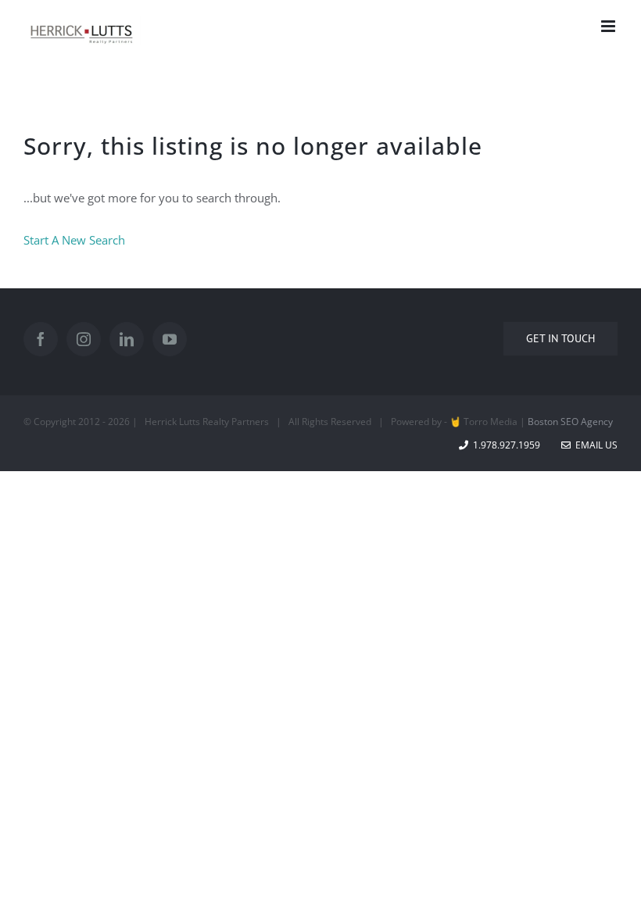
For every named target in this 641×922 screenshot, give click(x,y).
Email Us (594, 445)
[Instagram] (83, 339)
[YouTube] (169, 339)
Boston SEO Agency (570, 421)
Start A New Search (74, 240)
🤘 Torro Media (483, 421)
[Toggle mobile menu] (609, 26)
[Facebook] (40, 339)
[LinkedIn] (126, 339)
